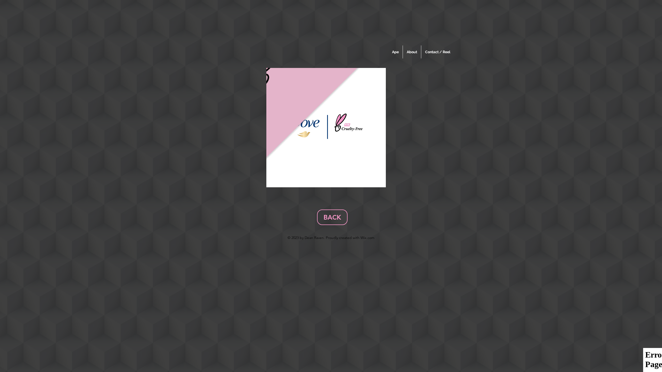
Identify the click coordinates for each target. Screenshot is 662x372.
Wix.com (367, 237)
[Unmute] (282, 180)
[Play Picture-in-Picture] (370, 180)
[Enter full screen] (378, 180)
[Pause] (273, 180)
